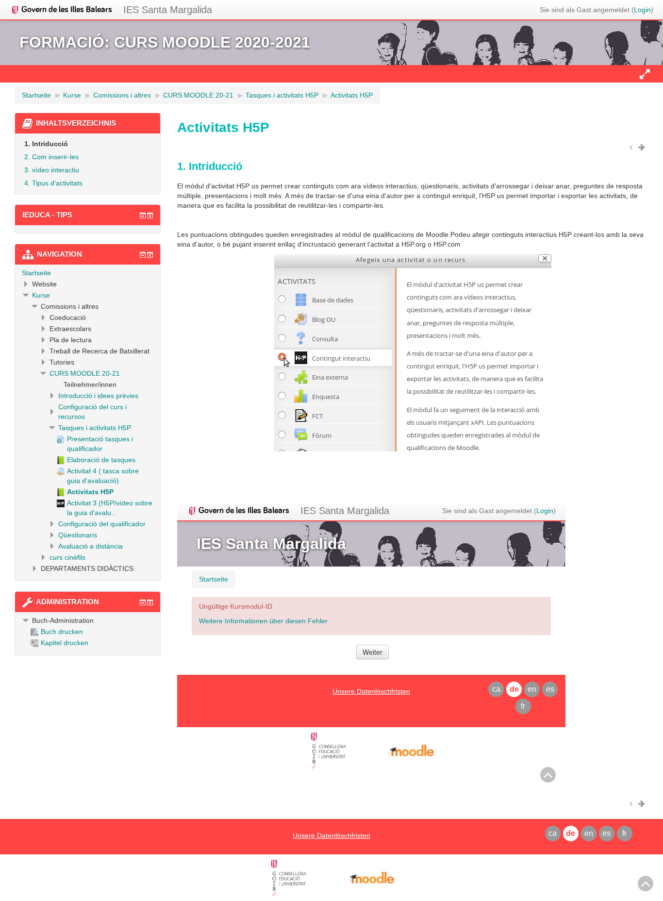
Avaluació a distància (90, 546)
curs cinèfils (67, 557)
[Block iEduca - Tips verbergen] (143, 215)
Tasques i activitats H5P (94, 428)
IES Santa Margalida (167, 9)
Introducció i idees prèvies (98, 396)
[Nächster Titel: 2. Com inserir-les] (643, 147)
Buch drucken (62, 631)
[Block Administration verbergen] (143, 602)
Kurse (41, 295)
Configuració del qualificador (102, 524)
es (606, 833)
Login (642, 10)
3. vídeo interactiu (51, 170)
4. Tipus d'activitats (53, 183)
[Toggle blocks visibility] (644, 74)
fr (624, 833)
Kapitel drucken (64, 643)
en (588, 833)
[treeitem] (87, 273)
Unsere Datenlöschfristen (331, 835)
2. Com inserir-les (51, 157)
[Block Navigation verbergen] (143, 255)
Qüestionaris (77, 535)
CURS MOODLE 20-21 (85, 373)
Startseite (36, 273)
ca (552, 833)
